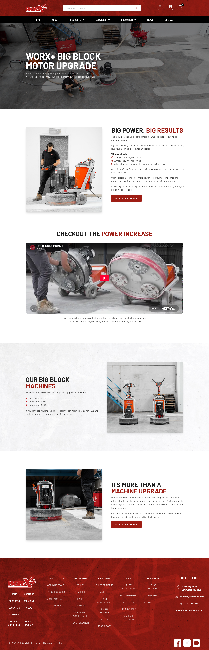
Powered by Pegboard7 (55, 643)
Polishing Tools (56, 592)
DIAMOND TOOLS (56, 578)
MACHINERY (153, 578)
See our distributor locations (189, 610)
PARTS (129, 578)
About (55, 19)
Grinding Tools (55, 585)
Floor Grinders (104, 585)
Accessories (129, 609)
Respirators (104, 626)
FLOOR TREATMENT (80, 578)
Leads (104, 619)
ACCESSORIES (104, 578)
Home (37, 19)
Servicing (29, 601)
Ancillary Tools (55, 598)
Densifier (80, 592)
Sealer (80, 598)
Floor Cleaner (80, 622)
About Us (29, 594)
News (150, 19)
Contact (169, 19)
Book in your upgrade (126, 198)
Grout (80, 585)
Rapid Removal (56, 605)
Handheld (104, 592)
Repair (80, 605)
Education (127, 19)
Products (14, 601)
